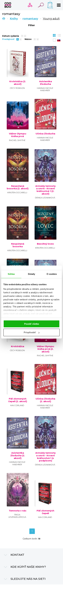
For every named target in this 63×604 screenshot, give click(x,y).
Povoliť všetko (31, 324)
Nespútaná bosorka (17, 245)
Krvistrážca (17, 346)
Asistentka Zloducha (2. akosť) (17, 455)
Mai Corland (17, 405)
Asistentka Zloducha (45, 82)
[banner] (7, 5)
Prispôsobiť (30, 332)
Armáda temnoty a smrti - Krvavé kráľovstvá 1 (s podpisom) (45, 457)
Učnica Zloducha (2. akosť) (45, 400)
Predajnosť (8, 39)
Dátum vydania (10, 36)
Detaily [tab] (31, 274)
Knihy (14, 18)
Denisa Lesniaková (45, 197)
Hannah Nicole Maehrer (45, 89)
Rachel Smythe (17, 140)
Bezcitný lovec (45, 244)
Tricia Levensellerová (17, 515)
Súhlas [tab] (11, 274)
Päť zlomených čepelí (45, 512)
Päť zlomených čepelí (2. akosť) (17, 400)
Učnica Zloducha (45, 133)
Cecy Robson (17, 88)
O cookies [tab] (52, 274)
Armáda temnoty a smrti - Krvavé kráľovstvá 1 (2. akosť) (45, 190)
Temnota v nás (17, 510)
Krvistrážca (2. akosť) (17, 82)
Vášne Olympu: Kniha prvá (17, 134)
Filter (31, 25)
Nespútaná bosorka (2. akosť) (17, 187)
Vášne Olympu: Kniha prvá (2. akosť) (45, 349)
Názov (28, 39)
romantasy (30, 18)
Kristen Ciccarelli (17, 192)
